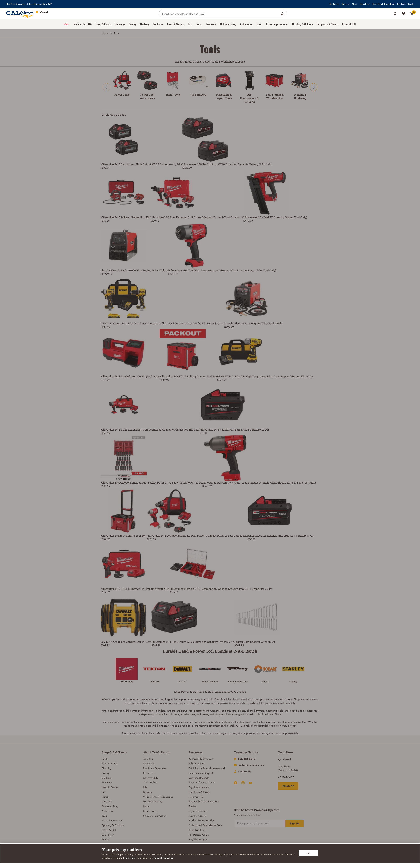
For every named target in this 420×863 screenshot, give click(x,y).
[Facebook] (235, 782)
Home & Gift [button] (349, 24)
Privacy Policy (130, 858)
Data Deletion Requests (201, 773)
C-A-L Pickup (150, 782)
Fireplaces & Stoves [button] (327, 24)
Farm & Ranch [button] (103, 24)
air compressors (164, 703)
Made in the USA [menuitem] (82, 24)
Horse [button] (198, 24)
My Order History (152, 801)
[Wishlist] (403, 13)
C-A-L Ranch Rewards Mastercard (207, 768)
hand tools (148, 703)
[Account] (395, 13)
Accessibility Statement (201, 759)
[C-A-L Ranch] (20, 13)
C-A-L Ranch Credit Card (383, 4)
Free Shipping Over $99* (40, 4)
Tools (104, 816)
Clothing (106, 778)
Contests (345, 4)
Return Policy (150, 811)
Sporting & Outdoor (113, 825)
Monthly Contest (197, 816)
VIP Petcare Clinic (199, 835)
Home (105, 33)
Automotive (108, 811)
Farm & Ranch (109, 763)
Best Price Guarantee (16, 4)
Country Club (150, 778)
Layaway (147, 792)
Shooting (107, 768)
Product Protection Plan (202, 820)
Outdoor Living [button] (228, 24)
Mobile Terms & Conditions (158, 797)
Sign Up (294, 823)
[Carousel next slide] (313, 87)
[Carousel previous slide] (106, 87)
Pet (103, 792)
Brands (410, 4)
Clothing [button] (144, 24)
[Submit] (283, 13)
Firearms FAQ (196, 797)
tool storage (203, 703)
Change (288, 786)
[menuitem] (66, 24)
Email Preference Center (202, 782)
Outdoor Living (110, 806)
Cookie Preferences (163, 858)
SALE (105, 759)
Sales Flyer (365, 4)
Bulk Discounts (196, 763)
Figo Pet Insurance (199, 787)
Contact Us (334, 4)
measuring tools (274, 711)
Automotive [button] (246, 24)
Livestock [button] (211, 24)
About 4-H (148, 763)
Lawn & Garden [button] (175, 24)
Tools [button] (259, 24)
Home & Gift (109, 830)
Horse (105, 797)
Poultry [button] (132, 24)
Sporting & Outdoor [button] (302, 24)
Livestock (107, 801)
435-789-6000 (286, 777)
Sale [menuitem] (66, 24)
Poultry (105, 773)
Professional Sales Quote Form (205, 825)
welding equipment (184, 703)
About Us (148, 759)
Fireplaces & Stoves (199, 792)
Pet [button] (189, 24)
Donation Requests (199, 778)
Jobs (145, 787)
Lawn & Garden (110, 787)
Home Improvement (112, 820)
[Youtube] (250, 782)
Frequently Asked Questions (204, 801)
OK (308, 853)
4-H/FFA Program (198, 839)
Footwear (107, 782)
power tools (134, 703)
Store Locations (197, 830)
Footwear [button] (158, 24)
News (354, 4)
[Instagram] (243, 782)
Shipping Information (154, 816)
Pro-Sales (401, 4)
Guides (192, 806)
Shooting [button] (120, 24)
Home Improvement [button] (277, 24)
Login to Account (198, 811)
